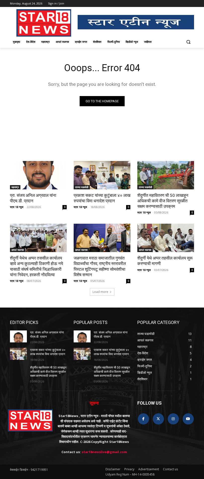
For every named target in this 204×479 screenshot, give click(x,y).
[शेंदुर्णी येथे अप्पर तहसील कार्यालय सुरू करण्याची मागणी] (165, 238)
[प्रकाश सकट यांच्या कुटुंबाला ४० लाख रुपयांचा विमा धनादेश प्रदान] (102, 175)
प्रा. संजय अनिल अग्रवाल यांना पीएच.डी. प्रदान (33, 198)
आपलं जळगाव (17, 250)
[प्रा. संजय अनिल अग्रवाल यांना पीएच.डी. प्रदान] (38, 175)
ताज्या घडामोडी (81, 187)
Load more (100, 292)
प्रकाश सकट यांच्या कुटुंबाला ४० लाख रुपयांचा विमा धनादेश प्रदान (102, 198)
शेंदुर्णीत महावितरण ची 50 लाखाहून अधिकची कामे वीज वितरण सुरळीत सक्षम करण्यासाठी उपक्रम (162, 201)
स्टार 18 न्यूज (16, 207)
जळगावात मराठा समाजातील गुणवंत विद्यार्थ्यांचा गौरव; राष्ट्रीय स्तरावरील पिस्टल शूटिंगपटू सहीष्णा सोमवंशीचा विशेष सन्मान (100, 266)
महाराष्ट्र (15, 187)
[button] (188, 42)
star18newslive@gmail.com (104, 452)
